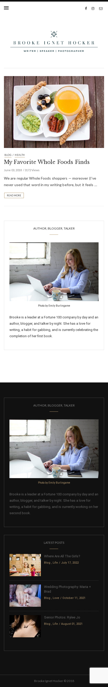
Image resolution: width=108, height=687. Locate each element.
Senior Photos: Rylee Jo (62, 617)
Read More (14, 195)
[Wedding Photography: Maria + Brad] (25, 595)
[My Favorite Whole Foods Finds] (54, 111)
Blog (8, 154)
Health (20, 154)
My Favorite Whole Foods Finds (47, 162)
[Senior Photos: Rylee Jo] (25, 626)
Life (55, 562)
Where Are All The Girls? (62, 556)
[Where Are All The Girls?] (25, 565)
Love (56, 598)
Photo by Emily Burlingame (54, 305)
